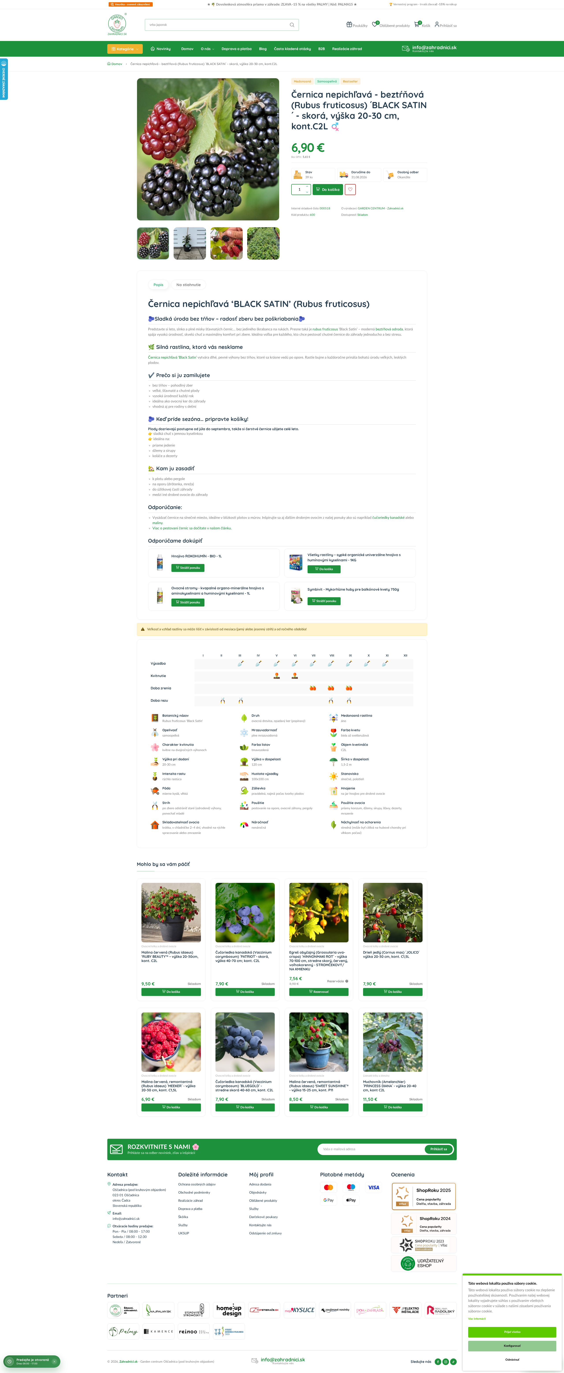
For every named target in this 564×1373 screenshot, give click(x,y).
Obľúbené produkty (263, 1200)
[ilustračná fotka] (208, 149)
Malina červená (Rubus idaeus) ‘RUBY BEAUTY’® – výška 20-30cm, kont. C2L (169, 956)
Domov (187, 49)
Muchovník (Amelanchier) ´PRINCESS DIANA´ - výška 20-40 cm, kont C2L (389, 1085)
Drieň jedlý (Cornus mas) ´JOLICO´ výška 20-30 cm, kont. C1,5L (391, 954)
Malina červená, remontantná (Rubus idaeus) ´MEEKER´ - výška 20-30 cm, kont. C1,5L (168, 1085)
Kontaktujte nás (260, 1225)
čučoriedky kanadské (388, 517)
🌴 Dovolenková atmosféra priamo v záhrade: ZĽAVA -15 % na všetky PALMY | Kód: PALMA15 (282, 4)
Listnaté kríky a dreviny (376, 1075)
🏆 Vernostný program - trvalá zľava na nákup (423, 4)
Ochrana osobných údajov (197, 1184)
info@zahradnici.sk (434, 47)
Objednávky (258, 1192)
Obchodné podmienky (194, 1192)
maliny (157, 523)
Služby (183, 1225)
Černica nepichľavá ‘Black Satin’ (172, 357)
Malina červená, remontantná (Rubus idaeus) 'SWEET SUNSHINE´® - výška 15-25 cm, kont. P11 (319, 1085)
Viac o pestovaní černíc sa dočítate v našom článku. (192, 528)
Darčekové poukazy (263, 1217)
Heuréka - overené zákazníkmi (132, 4)
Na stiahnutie (188, 284)
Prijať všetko (512, 1332)
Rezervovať (321, 991)
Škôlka (183, 1217)
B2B (321, 49)
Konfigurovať (512, 1346)
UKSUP (183, 1233)
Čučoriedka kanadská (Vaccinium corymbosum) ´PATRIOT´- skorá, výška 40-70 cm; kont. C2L (243, 956)
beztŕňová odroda (389, 329)
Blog (263, 49)
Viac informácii (477, 1318)
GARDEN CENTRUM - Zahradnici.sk (381, 208)
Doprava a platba (237, 49)
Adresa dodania (260, 1184)
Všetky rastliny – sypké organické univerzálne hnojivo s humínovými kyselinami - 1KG (354, 557)
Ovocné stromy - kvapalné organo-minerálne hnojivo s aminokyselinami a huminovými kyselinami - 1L (217, 590)
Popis (158, 284)
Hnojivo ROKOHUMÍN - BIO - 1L (196, 556)
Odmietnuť (512, 1359)
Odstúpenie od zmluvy (265, 1233)
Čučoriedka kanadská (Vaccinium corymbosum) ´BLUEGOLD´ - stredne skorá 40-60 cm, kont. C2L (244, 1085)
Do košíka (331, 189)
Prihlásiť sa (438, 1149)
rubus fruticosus (325, 329)
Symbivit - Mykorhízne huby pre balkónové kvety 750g (353, 589)
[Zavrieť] (54, 1361)
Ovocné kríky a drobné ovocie (158, 946)
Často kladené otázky (292, 49)
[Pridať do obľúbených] (350, 189)
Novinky (164, 49)
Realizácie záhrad (347, 49)
